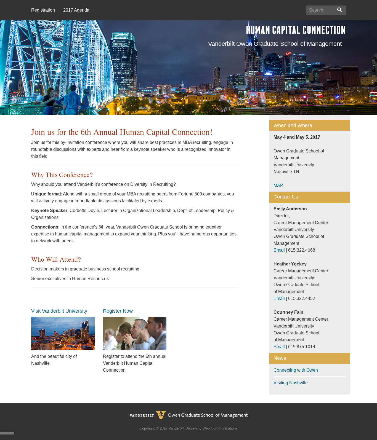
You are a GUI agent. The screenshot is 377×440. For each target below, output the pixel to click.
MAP (278, 185)
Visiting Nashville (291, 382)
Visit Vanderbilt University (59, 311)
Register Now (118, 311)
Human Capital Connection (296, 30)
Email (279, 250)
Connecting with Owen (296, 370)
